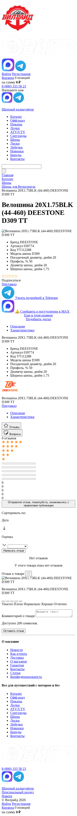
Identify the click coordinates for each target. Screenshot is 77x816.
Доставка (17, 657)
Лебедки (16, 724)
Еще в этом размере (38, 315)
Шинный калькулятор (18, 109)
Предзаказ (9, 284)
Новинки (17, 728)
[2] (6, 276)
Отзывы (14, 427)
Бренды (15, 732)
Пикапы (16, 701)
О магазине (18, 661)
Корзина (8, 78)
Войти (6, 74)
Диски (15, 720)
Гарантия (17, 665)
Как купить (18, 654)
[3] (9, 276)
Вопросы (15, 434)
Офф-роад (17, 697)
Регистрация (21, 74)
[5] (16, 276)
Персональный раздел (18, 792)
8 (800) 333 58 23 (14, 86)
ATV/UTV (17, 709)
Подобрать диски (38, 319)
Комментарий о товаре (19, 616)
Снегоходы (18, 713)
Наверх (7, 796)
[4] (13, 276)
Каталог (16, 693)
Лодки (15, 705)
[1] (3, 276)
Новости (16, 650)
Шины (15, 716)
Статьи (15, 673)
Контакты (17, 669)
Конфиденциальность (26, 677)
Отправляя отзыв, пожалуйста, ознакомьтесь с (38, 504)
